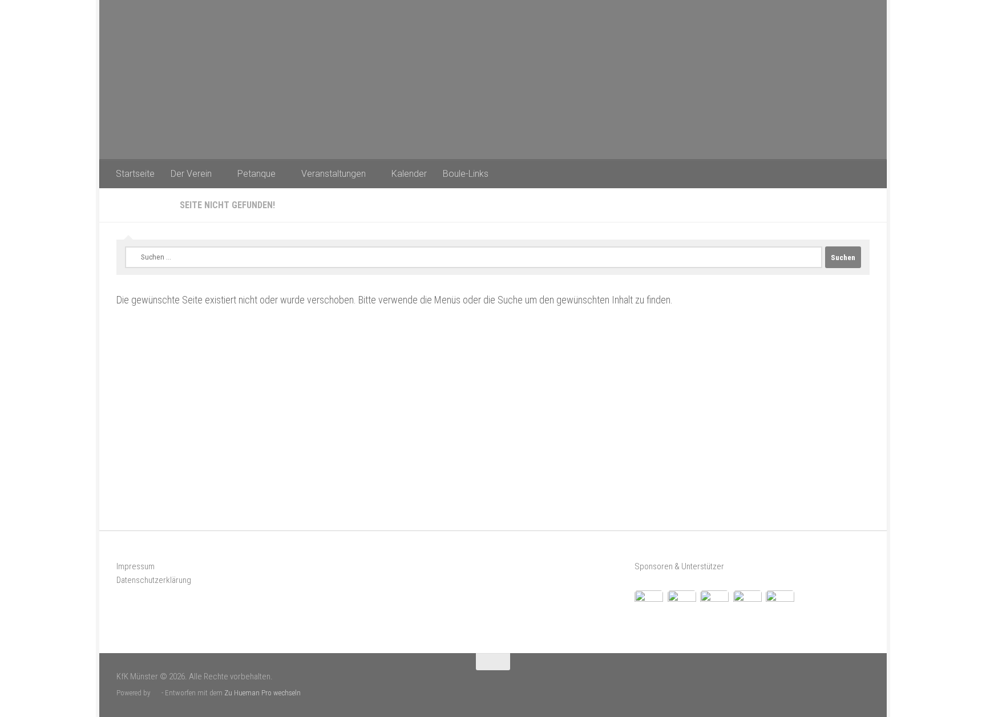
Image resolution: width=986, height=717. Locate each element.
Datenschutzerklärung (153, 580)
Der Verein (191, 173)
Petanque (256, 173)
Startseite (135, 173)
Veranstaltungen (333, 173)
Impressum (135, 566)
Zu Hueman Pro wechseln (262, 692)
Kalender (409, 173)
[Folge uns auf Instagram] (862, 683)
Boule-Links (465, 173)
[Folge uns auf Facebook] (844, 683)
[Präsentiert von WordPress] (156, 692)
